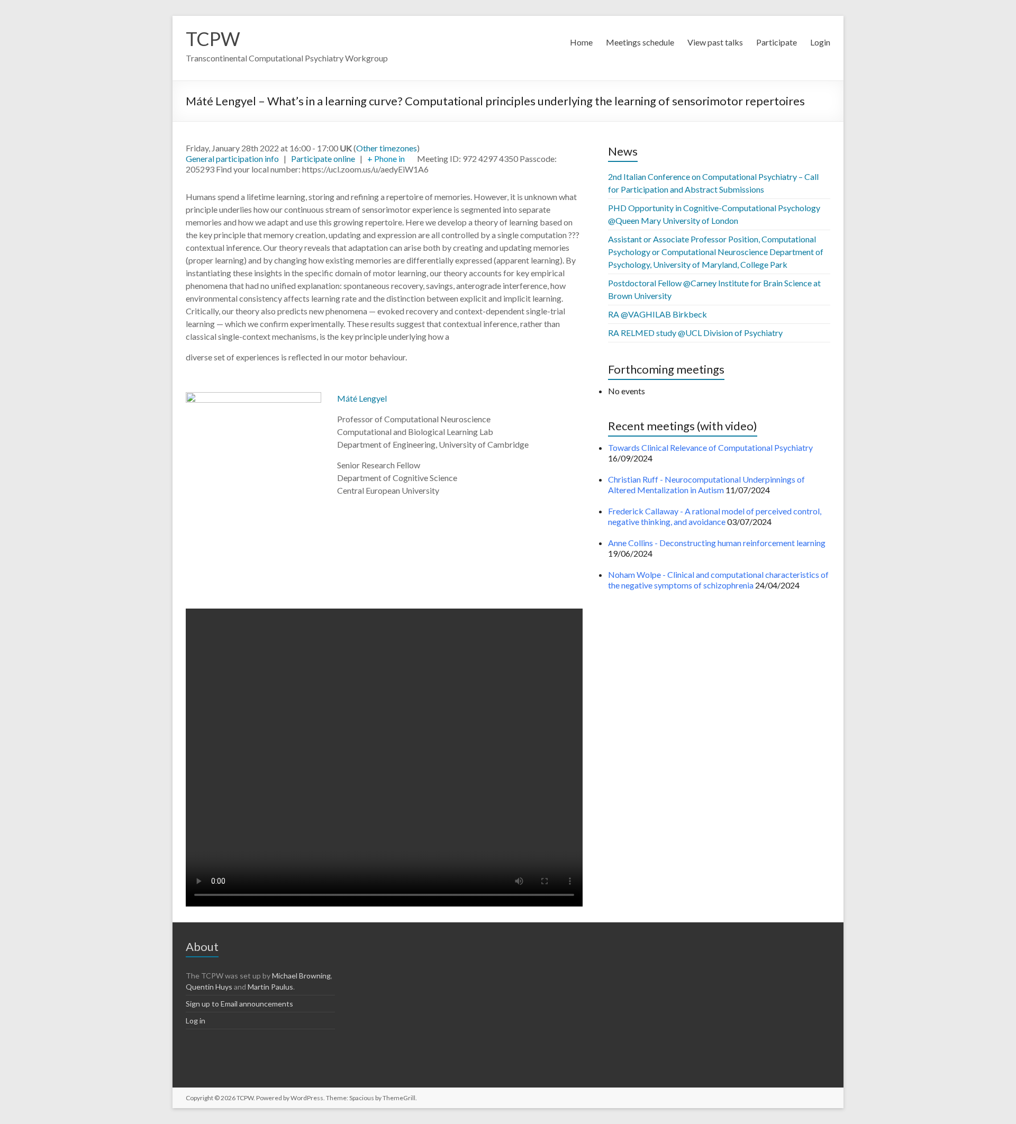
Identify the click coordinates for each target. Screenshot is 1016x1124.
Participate (776, 42)
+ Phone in (386, 158)
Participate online (323, 158)
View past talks (715, 42)
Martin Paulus (270, 986)
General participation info (232, 158)
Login (820, 42)
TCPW (213, 38)
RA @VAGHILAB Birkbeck (657, 314)
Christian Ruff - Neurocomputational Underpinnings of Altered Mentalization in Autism (706, 484)
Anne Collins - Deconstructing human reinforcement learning (717, 543)
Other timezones (386, 148)
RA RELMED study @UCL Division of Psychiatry (695, 333)
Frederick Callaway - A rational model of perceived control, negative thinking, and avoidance (714, 516)
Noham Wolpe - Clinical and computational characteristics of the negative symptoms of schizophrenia (718, 579)
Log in (195, 1020)
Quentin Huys (209, 986)
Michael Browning (301, 975)
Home (581, 42)
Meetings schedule (640, 42)
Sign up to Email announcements (239, 1003)
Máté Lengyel (362, 398)
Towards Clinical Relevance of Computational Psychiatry (710, 447)
